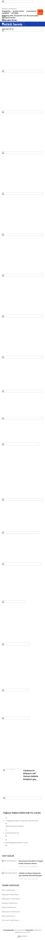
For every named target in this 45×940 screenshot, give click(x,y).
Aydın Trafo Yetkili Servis (17, 712)
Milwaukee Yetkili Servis (16, 310)
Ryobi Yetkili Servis (13, 269)
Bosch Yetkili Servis (14, 493)
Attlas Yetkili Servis (14, 684)
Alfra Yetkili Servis (13, 146)
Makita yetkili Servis (14, 412)
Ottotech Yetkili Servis (16, 65)
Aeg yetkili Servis (12, 105)
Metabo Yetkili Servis (15, 385)
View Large (5, 55)
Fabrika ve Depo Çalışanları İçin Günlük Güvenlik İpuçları (30, 874)
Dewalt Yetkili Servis (14, 526)
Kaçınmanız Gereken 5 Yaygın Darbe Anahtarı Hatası (31, 862)
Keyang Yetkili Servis (14, 351)
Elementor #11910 (13, 595)
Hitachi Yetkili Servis (14, 557)
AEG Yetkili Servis (8, 890)
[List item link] (22, 833)
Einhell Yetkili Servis (14, 438)
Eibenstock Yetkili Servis (17, 187)
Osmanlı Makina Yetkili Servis (19, 758)
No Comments (33, 867)
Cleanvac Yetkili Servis (15, 638)
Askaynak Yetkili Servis (16, 228)
